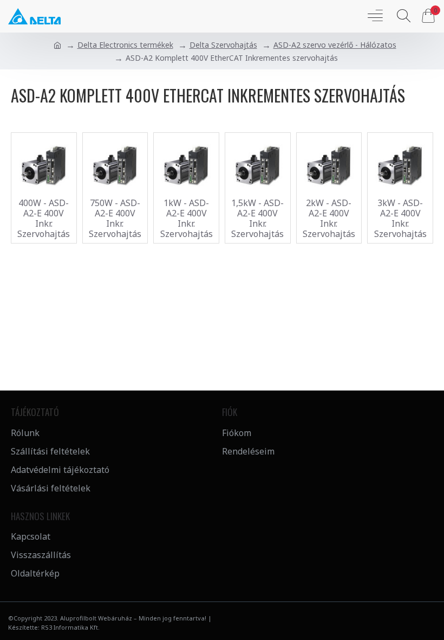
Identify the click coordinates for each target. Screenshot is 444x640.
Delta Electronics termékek (125, 45)
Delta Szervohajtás (223, 45)
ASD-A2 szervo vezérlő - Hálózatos (334, 45)
